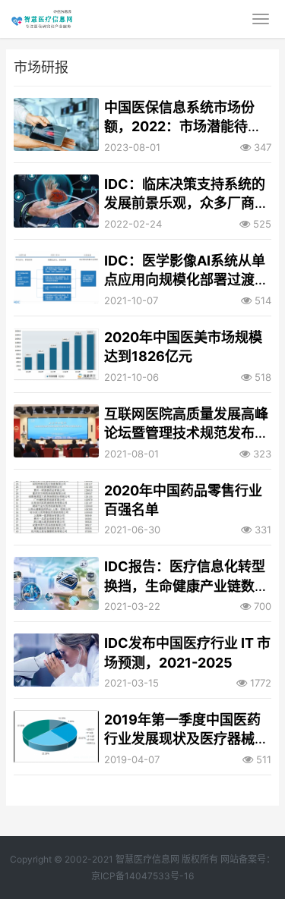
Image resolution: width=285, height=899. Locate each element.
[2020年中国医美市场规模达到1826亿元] (56, 354)
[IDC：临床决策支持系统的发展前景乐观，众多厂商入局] (56, 201)
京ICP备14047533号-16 (142, 876)
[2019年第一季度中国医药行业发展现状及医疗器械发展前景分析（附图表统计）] (56, 736)
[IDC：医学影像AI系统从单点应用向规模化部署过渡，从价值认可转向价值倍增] (56, 277)
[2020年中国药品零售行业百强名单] (56, 507)
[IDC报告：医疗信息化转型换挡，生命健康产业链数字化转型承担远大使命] (56, 583)
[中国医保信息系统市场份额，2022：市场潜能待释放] (56, 124)
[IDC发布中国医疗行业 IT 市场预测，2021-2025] (56, 660)
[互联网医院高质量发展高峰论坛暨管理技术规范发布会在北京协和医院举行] (56, 430)
